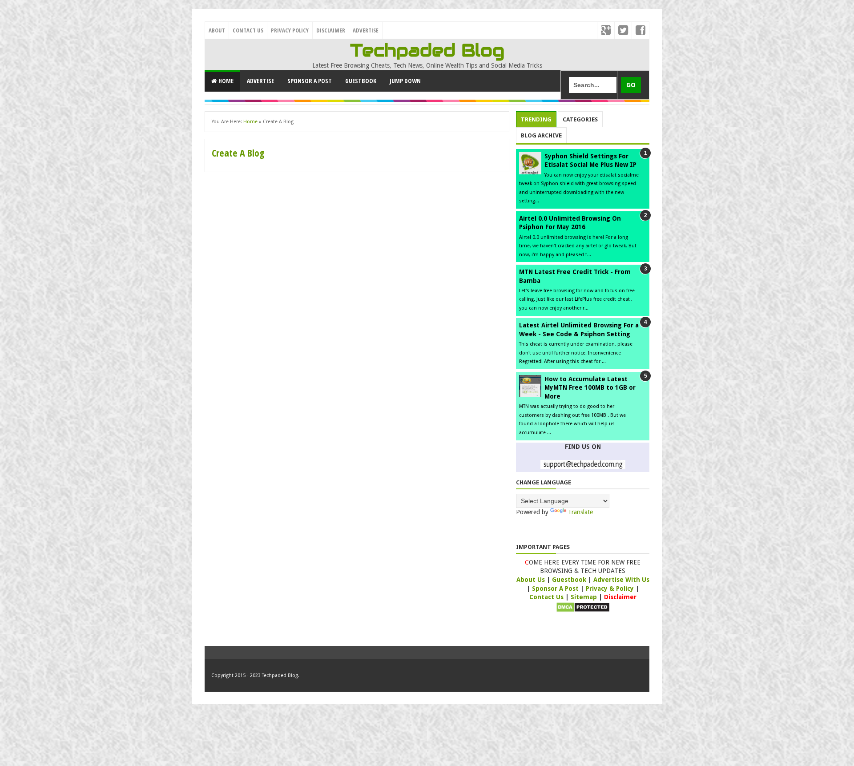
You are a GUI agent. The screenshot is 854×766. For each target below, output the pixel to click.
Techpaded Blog (427, 50)
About (217, 30)
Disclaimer (330, 30)
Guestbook (570, 579)
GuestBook (360, 81)
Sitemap (584, 597)
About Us (531, 579)
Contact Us (248, 30)
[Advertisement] (357, 203)
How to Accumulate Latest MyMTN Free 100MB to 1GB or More (590, 387)
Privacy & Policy (611, 588)
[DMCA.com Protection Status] (583, 610)
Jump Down (405, 81)
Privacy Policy (290, 30)
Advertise (366, 30)
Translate (580, 512)
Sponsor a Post (309, 81)
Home (225, 81)
